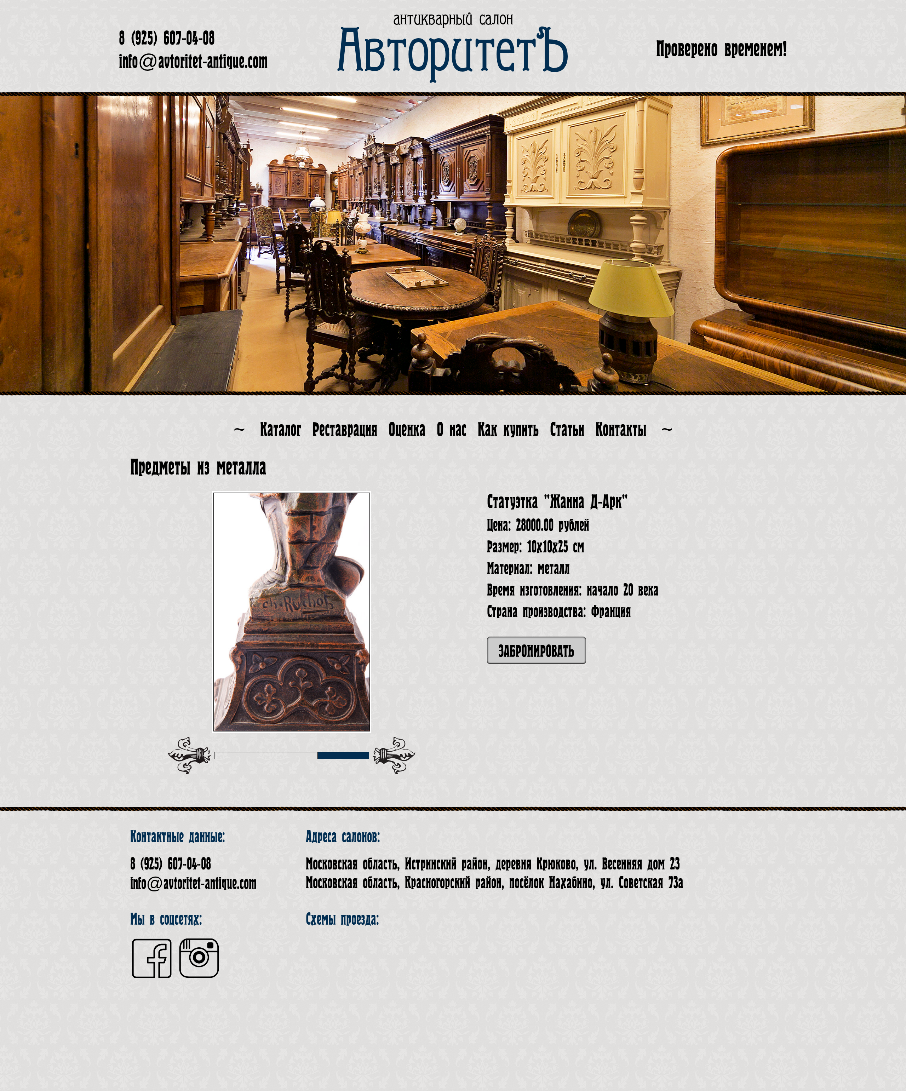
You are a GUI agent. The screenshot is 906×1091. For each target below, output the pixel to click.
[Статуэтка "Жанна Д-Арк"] (293, 612)
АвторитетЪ (453, 52)
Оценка (407, 429)
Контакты (621, 429)
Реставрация (344, 429)
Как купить (508, 429)
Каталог (280, 429)
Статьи (567, 429)
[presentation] (189, 755)
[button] (240, 755)
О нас (451, 429)
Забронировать (536, 651)
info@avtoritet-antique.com (193, 61)
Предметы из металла (198, 467)
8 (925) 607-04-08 (167, 38)
